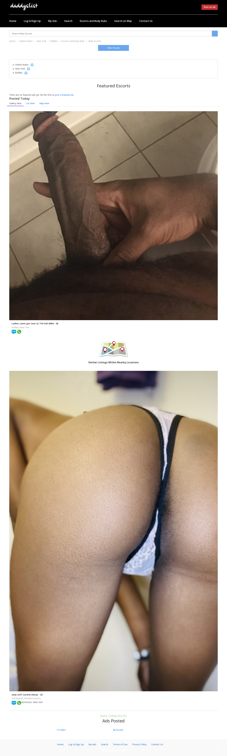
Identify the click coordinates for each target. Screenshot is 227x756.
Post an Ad (209, 7)
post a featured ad (64, 94)
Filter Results (113, 47)
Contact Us (146, 21)
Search (68, 21)
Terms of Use (120, 744)
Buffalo (53, 41)
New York (41, 41)
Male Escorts (94, 41)
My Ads (52, 21)
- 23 (41, 694)
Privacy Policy (139, 744)
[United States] (31, 64)
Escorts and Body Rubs (93, 21)
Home (12, 21)
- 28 (56, 323)
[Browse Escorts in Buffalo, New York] (24, 6)
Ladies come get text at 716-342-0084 (33, 323)
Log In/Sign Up (32, 21)
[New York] (27, 68)
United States (26, 41)
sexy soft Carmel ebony (25, 694)
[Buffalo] (25, 72)
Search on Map (123, 21)
